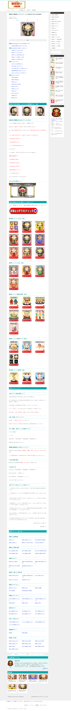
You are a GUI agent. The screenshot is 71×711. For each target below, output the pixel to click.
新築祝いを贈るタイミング (26, 539)
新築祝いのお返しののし (13, 643)
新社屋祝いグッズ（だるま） (56, 43)
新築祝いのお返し (14, 97)
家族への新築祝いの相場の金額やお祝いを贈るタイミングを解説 (59, 101)
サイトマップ (32, 705)
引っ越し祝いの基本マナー (40, 542)
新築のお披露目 (25, 632)
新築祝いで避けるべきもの (13, 575)
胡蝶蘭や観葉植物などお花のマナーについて (19, 70)
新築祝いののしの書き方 (13, 561)
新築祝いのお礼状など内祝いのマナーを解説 (59, 91)
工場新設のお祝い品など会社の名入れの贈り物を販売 (22, 690)
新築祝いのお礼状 (38, 643)
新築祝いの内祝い (12, 646)
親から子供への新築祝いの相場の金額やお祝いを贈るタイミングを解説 (59, 82)
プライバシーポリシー (43, 705)
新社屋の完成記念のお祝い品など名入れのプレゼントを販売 (43, 681)
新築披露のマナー (14, 95)
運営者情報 (37, 705)
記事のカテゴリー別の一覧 (15, 75)
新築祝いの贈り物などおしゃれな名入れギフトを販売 (59, 72)
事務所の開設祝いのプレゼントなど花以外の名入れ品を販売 (12, 681)
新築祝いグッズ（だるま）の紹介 (17, 52)
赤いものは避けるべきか (39, 575)
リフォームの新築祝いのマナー (14, 624)
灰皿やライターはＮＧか (13, 579)
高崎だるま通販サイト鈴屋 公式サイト (31, 205)
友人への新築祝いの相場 (13, 550)
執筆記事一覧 (45, 668)
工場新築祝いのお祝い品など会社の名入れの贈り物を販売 (33, 681)
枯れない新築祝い (12, 590)
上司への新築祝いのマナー (40, 613)
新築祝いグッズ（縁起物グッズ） (57, 41)
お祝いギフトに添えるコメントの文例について (19, 72)
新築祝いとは (11, 539)
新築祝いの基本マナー (13, 542)
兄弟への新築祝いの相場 (13, 553)
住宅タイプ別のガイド (15, 93)
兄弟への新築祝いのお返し (26, 646)
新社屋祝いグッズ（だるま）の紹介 (17, 50)
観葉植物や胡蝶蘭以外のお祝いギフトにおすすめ (19, 45)
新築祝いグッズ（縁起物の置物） (57, 39)
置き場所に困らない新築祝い (27, 590)
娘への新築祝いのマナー (13, 613)
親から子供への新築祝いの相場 (40, 550)
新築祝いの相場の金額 (15, 79)
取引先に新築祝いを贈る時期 (40, 539)
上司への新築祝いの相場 (26, 553)
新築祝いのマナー (54, 19)
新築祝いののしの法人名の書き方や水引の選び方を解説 (59, 95)
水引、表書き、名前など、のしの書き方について (19, 68)
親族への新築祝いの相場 (26, 550)
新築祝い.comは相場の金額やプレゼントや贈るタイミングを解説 (59, 59)
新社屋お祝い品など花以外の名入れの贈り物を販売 (22, 681)
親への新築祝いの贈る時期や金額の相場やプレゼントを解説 (59, 87)
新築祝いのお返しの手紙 (26, 643)
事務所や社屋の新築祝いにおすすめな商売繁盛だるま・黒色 (20, 43)
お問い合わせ (26, 705)
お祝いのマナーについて (15, 61)
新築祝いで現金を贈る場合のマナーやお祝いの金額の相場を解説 (59, 77)
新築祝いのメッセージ (15, 88)
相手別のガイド (54, 28)
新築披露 (10, 632)
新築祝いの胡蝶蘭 (38, 587)
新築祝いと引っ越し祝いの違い (27, 542)
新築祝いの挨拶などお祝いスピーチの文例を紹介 (59, 68)
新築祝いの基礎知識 (15, 77)
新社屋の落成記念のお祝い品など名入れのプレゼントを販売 (12, 691)
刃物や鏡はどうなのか (26, 579)
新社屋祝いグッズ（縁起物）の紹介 (17, 59)
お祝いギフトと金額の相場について (17, 63)
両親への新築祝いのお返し (40, 646)
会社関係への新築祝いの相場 (40, 553)
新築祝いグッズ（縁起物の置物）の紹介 (18, 54)
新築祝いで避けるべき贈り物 (16, 84)
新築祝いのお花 (25, 587)
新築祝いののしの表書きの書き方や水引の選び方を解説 (59, 63)
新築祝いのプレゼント (15, 86)
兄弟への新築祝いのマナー (26, 613)
